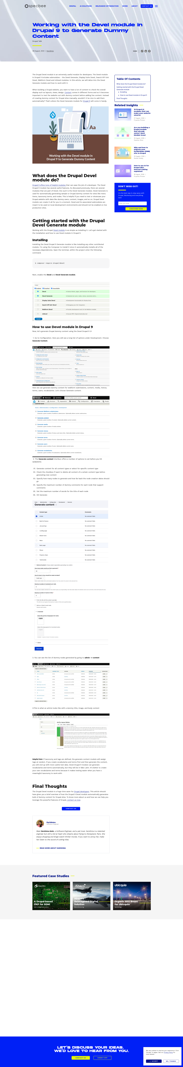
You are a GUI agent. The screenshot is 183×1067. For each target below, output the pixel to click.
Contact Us (147, 6)
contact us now (73, 800)
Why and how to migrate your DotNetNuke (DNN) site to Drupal (142, 150)
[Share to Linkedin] (145, 51)
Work (125, 6)
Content (68, 92)
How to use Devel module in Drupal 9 (133, 95)
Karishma (50, 51)
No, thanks (171, 1061)
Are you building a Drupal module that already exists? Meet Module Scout (142, 131)
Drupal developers (81, 791)
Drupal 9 (86, 101)
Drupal (72, 6)
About (135, 6)
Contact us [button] (71, 808)
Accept (155, 1061)
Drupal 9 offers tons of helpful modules (49, 185)
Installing (123, 92)
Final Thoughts (122, 98)
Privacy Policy (168, 1052)
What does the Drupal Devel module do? (131, 84)
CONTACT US (80, 1058)
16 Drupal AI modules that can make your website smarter (142, 112)
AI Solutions (86, 6)
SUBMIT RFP (102, 1058)
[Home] (35, 6)
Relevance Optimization (107, 6)
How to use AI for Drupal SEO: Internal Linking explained (141, 168)
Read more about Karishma (53, 848)
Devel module (59, 230)
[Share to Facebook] (149, 51)
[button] (142, 51)
